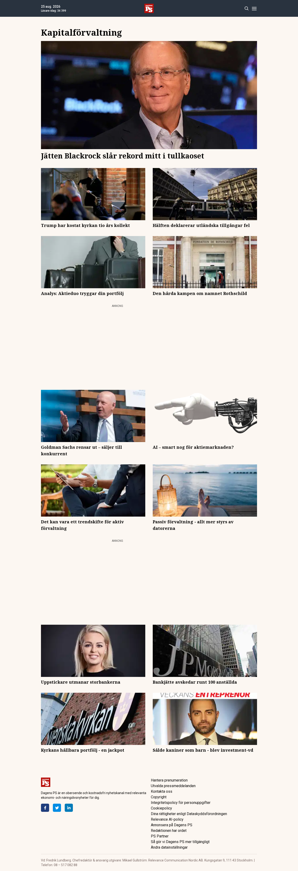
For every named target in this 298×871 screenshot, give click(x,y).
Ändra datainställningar (169, 847)
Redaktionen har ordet (168, 830)
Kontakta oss (161, 791)
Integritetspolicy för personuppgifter (180, 802)
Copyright (158, 797)
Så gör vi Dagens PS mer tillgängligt (180, 842)
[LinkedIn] (69, 808)
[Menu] (254, 8)
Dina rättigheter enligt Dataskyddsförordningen (189, 814)
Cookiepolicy (161, 808)
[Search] (246, 8)
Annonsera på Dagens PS (171, 825)
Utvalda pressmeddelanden (173, 786)
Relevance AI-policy (167, 819)
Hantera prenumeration (169, 780)
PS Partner (160, 836)
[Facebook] (45, 808)
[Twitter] (57, 808)
